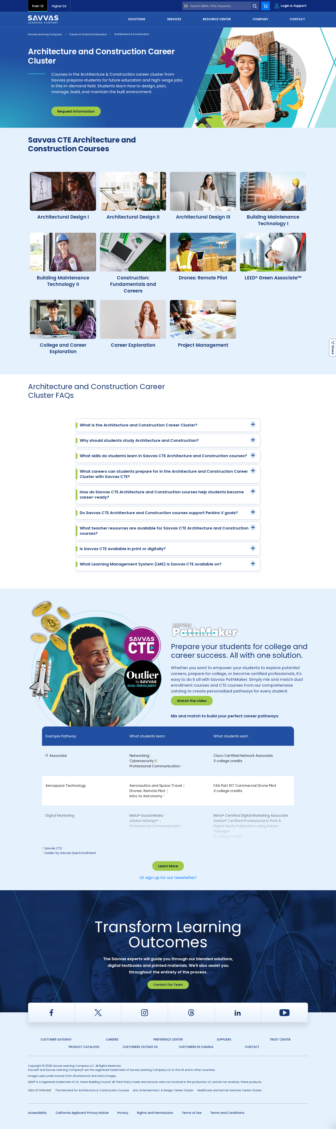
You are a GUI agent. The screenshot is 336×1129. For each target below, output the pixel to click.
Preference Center (168, 1039)
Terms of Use (191, 1113)
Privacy (122, 1113)
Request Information (76, 111)
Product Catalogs (84, 1047)
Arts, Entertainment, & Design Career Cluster (163, 1090)
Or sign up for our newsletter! (168, 877)
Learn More (168, 866)
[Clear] (186, 6)
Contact (252, 1047)
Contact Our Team (168, 985)
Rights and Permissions (155, 1113)
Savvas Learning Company (45, 34)
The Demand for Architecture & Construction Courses (92, 1090)
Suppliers (224, 1039)
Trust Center (280, 1039)
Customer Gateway (56, 1039)
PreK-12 (38, 6)
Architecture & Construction (131, 34)
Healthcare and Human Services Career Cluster (229, 1090)
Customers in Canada (196, 1047)
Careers (112, 1039)
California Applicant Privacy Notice (82, 1113)
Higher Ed (59, 6)
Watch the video (192, 700)
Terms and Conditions (227, 1113)
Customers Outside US (140, 1047)
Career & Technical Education (88, 34)
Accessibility (37, 1113)
